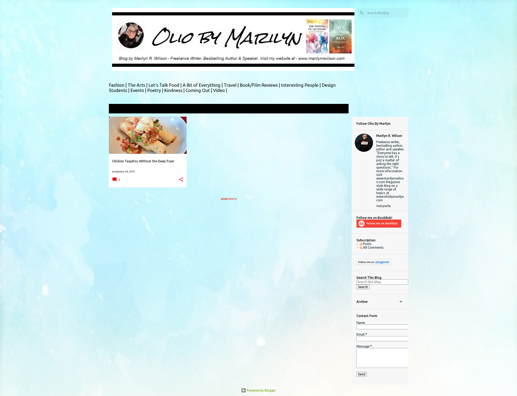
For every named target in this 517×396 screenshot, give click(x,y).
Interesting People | (301, 85)
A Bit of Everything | (203, 85)
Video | (220, 90)
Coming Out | (199, 90)
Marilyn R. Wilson (389, 135)
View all (340, 109)
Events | (138, 90)
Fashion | (118, 85)
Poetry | (155, 90)
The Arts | (138, 85)
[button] (181, 180)
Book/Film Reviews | (260, 85)
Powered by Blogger (261, 390)
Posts (366, 244)
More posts (229, 199)
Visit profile (383, 206)
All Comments (373, 247)
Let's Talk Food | (165, 85)
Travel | (232, 85)
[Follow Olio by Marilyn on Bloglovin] (373, 264)
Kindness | (175, 90)
